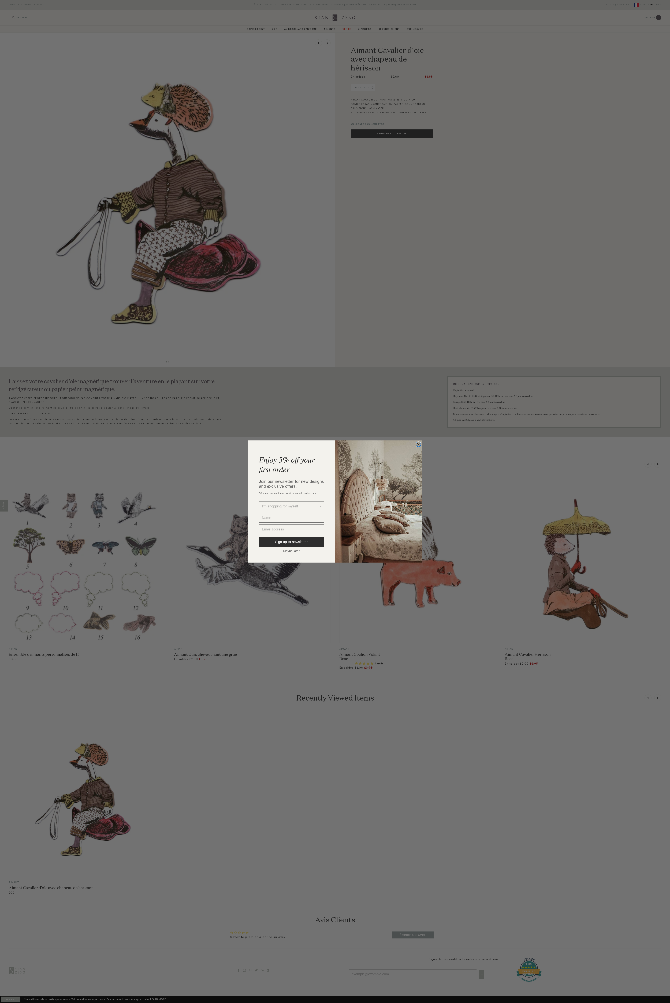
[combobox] (290, 506)
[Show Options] (320, 506)
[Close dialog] (418, 444)
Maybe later (291, 550)
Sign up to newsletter (291, 542)
